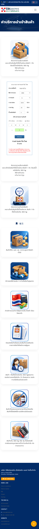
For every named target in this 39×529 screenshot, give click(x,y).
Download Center (5, 506)
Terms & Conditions (6, 486)
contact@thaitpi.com (7, 512)
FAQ (2, 491)
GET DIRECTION (8, 479)
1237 (3, 515)
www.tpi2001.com (5, 524)
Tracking (3, 497)
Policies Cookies (5, 489)
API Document (4, 503)
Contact (3, 494)
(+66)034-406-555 (9, 515)
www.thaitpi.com (5, 521)
